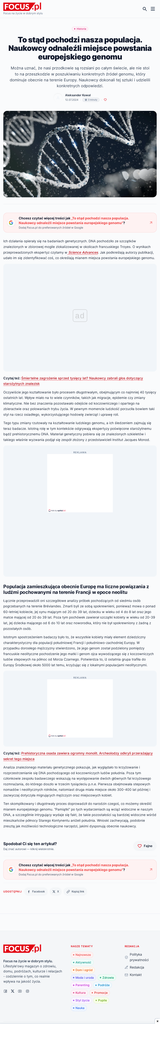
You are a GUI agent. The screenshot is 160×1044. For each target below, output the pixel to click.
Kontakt (136, 975)
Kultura (81, 993)
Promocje (101, 993)
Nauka (80, 1008)
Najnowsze (83, 955)
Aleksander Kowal (78, 95)
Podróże (104, 985)
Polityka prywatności (139, 957)
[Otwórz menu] (153, 9)
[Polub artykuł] (105, 99)
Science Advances (82, 252)
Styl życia (83, 1000)
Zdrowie (108, 977)
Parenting (82, 985)
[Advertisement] (80, 481)
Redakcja (137, 967)
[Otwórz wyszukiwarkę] (144, 8)
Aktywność (83, 962)
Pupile (102, 1000)
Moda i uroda (85, 977)
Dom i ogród (84, 970)
